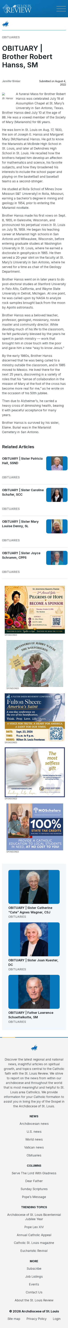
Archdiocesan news (34, 1123)
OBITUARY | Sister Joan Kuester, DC (33, 962)
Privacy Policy (37, 1319)
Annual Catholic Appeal (34, 1235)
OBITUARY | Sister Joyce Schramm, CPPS (21, 555)
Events (34, 1284)
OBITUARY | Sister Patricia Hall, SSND (22, 461)
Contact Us (34, 1292)
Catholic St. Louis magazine (34, 1243)
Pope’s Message (34, 1197)
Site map (13, 1319)
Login (57, 1319)
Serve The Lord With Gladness (34, 1173)
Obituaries (11, 37)
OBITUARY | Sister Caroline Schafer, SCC (23, 492)
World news (34, 1139)
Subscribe (34, 1268)
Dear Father (34, 1181)
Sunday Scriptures (34, 1189)
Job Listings (34, 1276)
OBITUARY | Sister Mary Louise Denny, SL (20, 524)
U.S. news (34, 1131)
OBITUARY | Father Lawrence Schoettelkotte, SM (30, 1015)
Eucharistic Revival (34, 1251)
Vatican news (34, 1147)
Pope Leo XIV (34, 1227)
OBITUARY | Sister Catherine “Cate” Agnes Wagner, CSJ (30, 910)
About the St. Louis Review (34, 1300)
